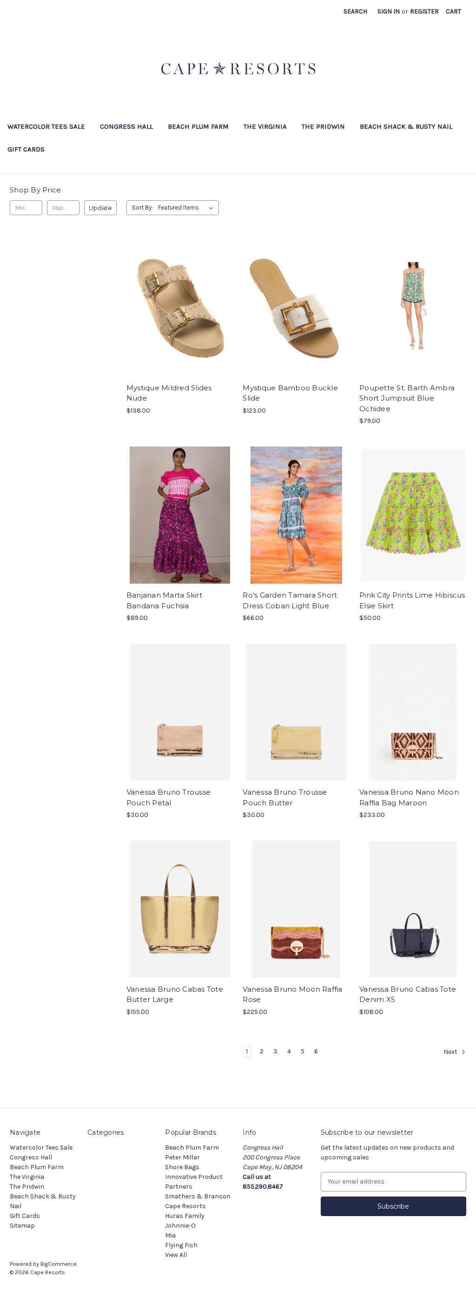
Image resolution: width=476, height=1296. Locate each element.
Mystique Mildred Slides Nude (169, 393)
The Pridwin (323, 126)
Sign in (388, 11)
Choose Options (180, 316)
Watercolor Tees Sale (46, 126)
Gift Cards (26, 149)
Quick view (172, 299)
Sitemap (22, 1226)
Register (424, 11)
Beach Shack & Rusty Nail (406, 126)
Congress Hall (126, 126)
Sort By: (142, 207)
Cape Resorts (185, 1206)
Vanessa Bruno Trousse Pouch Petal (168, 797)
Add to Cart (179, 720)
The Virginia (265, 126)
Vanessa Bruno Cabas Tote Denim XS (407, 994)
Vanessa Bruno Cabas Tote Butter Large (174, 994)
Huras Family (185, 1216)
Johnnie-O (180, 1226)
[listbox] (187, 208)
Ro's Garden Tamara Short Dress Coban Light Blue (290, 600)
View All (176, 1255)
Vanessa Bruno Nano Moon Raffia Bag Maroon (409, 797)
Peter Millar (182, 1157)
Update (100, 207)
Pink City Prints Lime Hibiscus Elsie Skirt (412, 600)
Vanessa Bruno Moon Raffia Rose (292, 994)
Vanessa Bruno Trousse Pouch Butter (285, 797)
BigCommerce (58, 1264)
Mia (170, 1235)
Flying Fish (181, 1245)
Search (355, 11)
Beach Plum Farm (198, 126)
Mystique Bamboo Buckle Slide (290, 393)
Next (451, 1052)
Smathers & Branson (198, 1196)
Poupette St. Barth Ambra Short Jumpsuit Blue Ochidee (407, 398)
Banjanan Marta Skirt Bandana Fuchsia (164, 600)
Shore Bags (182, 1167)
